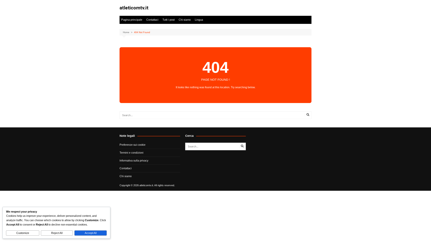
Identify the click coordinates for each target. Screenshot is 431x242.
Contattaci (152, 19)
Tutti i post (168, 19)
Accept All (91, 233)
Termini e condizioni (131, 152)
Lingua (199, 19)
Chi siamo (185, 19)
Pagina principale (131, 19)
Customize (22, 233)
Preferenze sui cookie (132, 144)
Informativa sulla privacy (134, 160)
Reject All (57, 233)
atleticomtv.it (134, 8)
